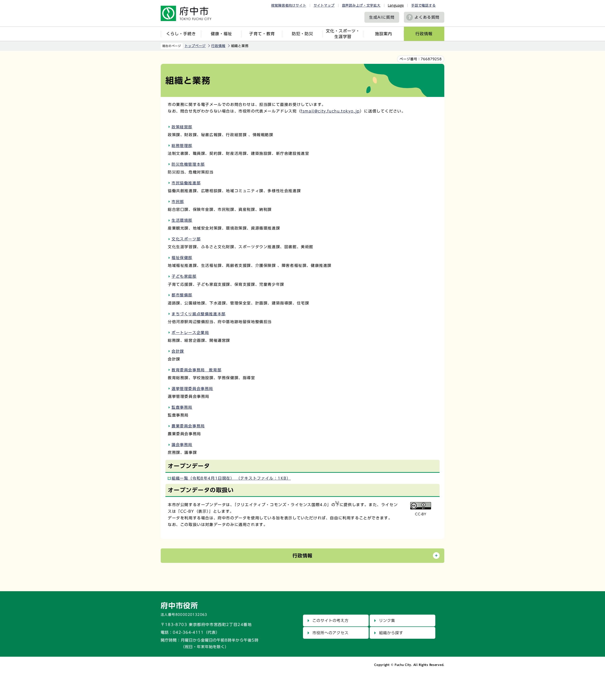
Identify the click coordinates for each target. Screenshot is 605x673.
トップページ (195, 46)
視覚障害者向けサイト (288, 5)
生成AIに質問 (381, 17)
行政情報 (423, 34)
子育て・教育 (262, 34)
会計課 (178, 351)
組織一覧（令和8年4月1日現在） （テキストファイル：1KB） (231, 478)
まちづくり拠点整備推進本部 (199, 314)
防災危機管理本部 (188, 164)
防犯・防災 (302, 34)
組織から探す (391, 633)
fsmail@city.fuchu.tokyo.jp (330, 111)
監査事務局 (182, 407)
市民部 (178, 202)
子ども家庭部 (184, 276)
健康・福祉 (221, 34)
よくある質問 (427, 17)
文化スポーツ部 (186, 239)
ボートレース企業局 (190, 332)
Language (396, 5)
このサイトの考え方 (330, 620)
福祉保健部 (182, 258)
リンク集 (387, 620)
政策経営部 (182, 127)
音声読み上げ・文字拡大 (361, 5)
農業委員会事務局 (188, 426)
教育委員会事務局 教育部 (196, 370)
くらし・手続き (181, 34)
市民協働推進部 (186, 183)
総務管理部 (182, 146)
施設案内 (383, 34)
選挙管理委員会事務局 (192, 389)
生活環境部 (182, 220)
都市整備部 (182, 295)
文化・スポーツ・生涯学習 (343, 34)
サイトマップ (324, 5)
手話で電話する (423, 5)
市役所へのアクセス (330, 633)
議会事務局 (182, 445)
